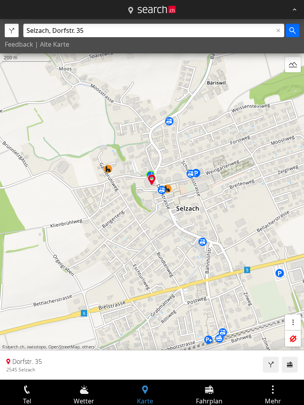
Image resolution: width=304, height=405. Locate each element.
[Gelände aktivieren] (293, 64)
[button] (152, 180)
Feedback (19, 44)
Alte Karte (54, 44)
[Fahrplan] (290, 365)
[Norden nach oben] (293, 83)
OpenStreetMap (64, 347)
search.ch (15, 347)
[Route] (271, 365)
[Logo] (157, 9)
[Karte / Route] (130, 11)
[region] (152, 199)
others (88, 347)
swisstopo (36, 347)
